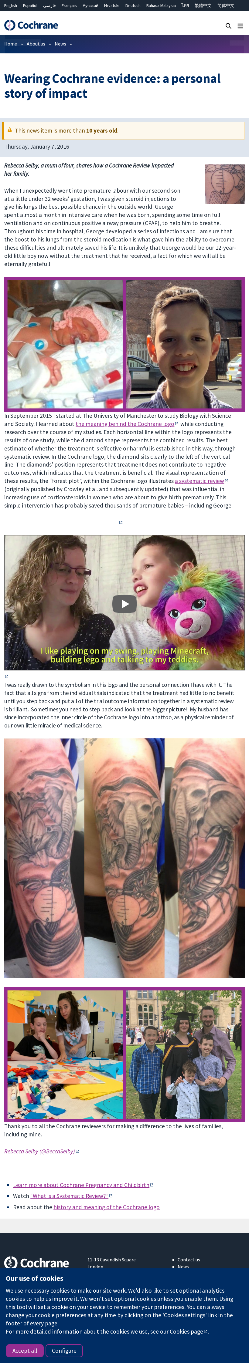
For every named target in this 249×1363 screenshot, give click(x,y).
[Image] (124, 604)
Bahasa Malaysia (161, 5)
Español (30, 5)
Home (10, 44)
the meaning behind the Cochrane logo (125, 423)
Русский (90, 5)
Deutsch (133, 5)
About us (36, 44)
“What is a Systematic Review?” (69, 1195)
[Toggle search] (228, 26)
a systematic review (199, 480)
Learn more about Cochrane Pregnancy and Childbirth (81, 1185)
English (10, 5)
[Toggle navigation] (240, 26)
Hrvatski (111, 5)
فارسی (49, 5)
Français (69, 5)
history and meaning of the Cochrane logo (106, 1207)
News (60, 44)
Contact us (189, 1260)
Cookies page (186, 1331)
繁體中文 (203, 5)
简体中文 (225, 5)
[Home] (31, 25)
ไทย (185, 5)
